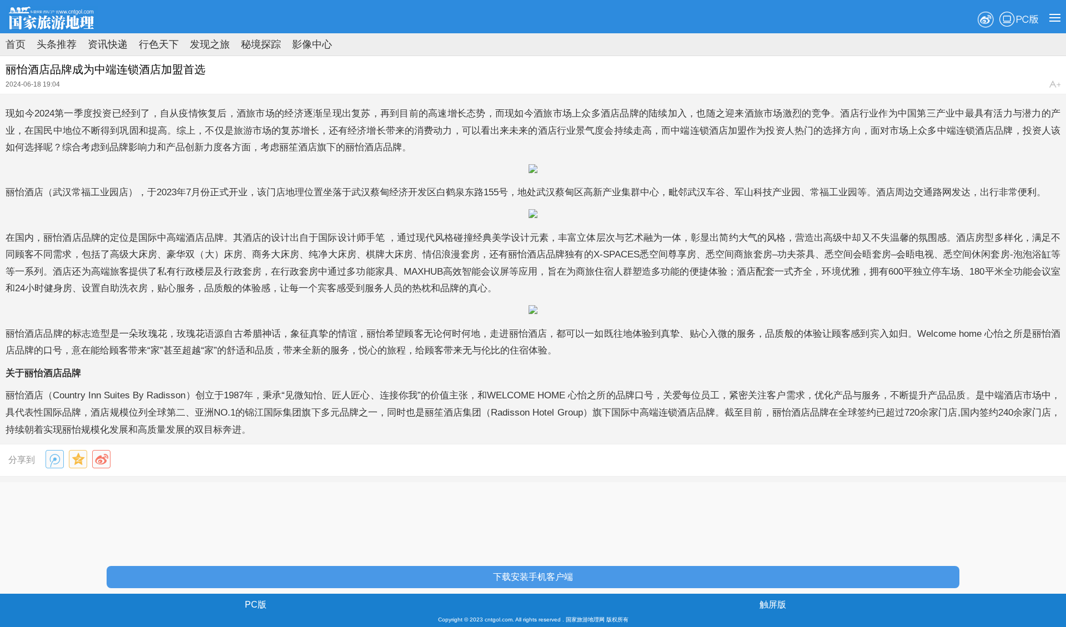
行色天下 (159, 44)
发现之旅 (210, 44)
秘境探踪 (261, 44)
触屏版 (773, 604)
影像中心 (312, 44)
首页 (16, 44)
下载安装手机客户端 (533, 577)
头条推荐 (57, 44)
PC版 (1018, 19)
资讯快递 (108, 44)
